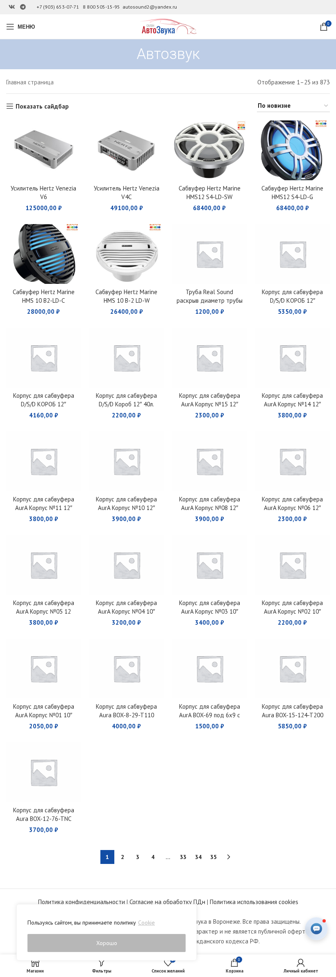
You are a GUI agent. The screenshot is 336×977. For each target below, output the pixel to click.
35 (213, 857)
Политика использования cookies (254, 902)
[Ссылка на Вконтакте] (12, 7)
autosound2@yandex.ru (150, 7)
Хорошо (106, 943)
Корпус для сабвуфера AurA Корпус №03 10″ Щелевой (209, 611)
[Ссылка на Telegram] (23, 7)
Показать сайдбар (42, 106)
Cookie (146, 922)
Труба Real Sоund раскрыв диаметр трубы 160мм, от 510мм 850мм (210, 300)
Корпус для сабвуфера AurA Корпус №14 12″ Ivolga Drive (292, 404)
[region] (106, 932)
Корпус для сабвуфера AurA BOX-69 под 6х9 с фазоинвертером (209, 715)
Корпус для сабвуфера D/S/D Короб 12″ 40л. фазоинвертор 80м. (126, 404)
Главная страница (30, 82)
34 (198, 857)
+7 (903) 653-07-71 (57, 7)
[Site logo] (168, 26)
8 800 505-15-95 (101, 7)
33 (183, 857)
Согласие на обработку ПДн (167, 902)
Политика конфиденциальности (81, 902)
